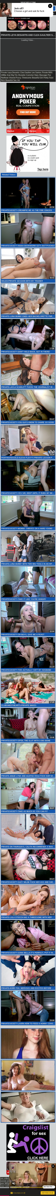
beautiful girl (37, 78)
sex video (4, 1178)
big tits (14, 75)
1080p (3, 75)
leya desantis (14, 72)
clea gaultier (25, 72)
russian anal (5, 1181)
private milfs (47, 72)
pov (49, 75)
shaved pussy (15, 78)
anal (8, 75)
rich (3, 80)
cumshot (30, 75)
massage (43, 75)
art (18, 80)
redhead (4, 78)
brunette (21, 75)
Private (4, 72)
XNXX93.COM (28, 2)
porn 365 (4, 1183)
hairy (36, 75)
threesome (26, 78)
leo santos (36, 72)
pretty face (48, 78)
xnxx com (4, 1186)
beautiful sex (11, 80)
